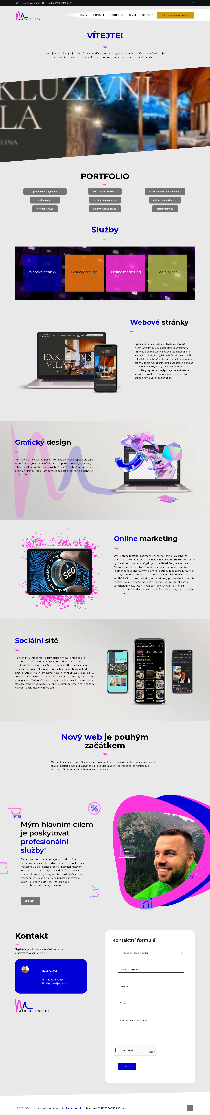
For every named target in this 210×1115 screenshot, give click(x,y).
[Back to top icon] (190, 1108)
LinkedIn (30, 900)
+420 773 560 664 (53, 979)
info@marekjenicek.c (55, 983)
